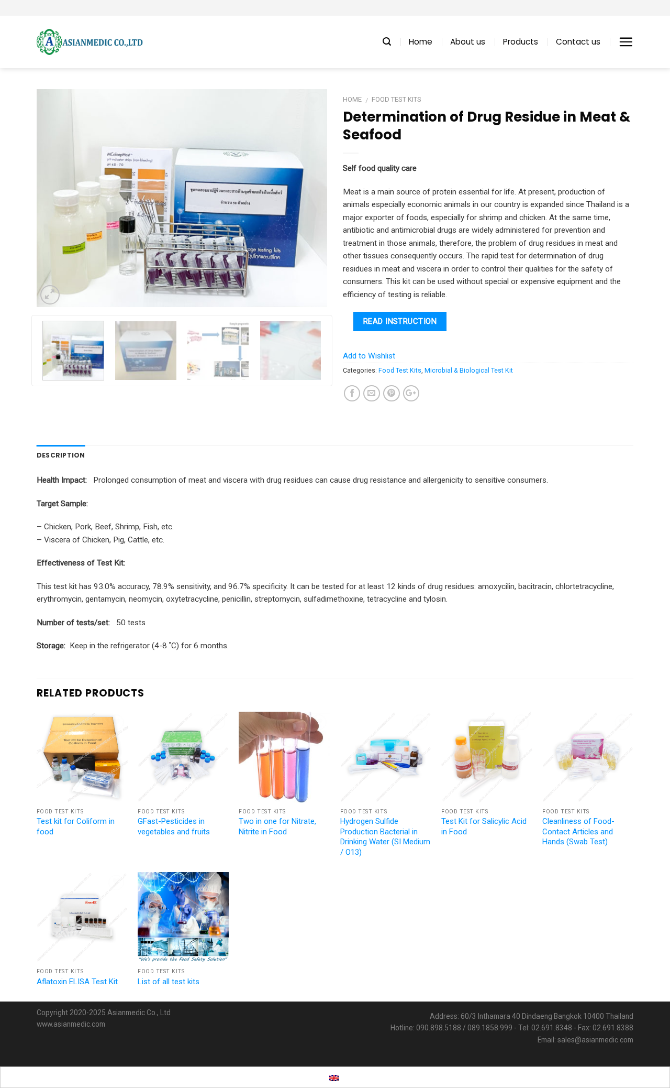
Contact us (578, 41)
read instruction (400, 321)
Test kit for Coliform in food (76, 826)
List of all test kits (168, 981)
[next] (308, 198)
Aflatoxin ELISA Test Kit (77, 981)
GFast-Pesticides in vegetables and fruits (174, 826)
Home (420, 41)
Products (520, 41)
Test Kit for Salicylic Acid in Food (484, 826)
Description (61, 455)
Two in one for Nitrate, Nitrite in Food (277, 826)
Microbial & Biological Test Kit (469, 370)
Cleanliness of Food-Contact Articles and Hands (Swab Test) (578, 831)
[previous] (55, 198)
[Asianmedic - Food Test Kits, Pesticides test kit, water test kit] (90, 42)
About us (467, 41)
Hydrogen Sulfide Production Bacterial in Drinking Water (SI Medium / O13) (385, 837)
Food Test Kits (396, 99)
